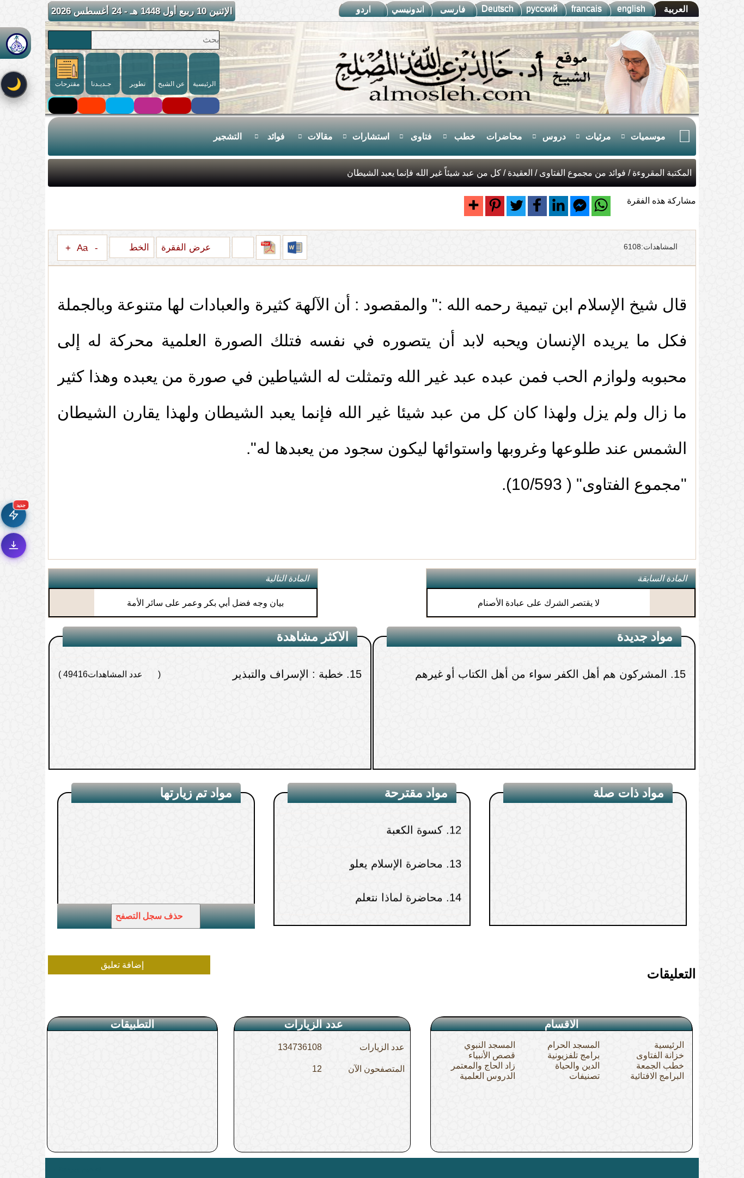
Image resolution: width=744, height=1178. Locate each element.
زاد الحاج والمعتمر (483, 1065)
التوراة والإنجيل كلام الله (609, 917)
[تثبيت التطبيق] (13, 545)
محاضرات (504, 136)
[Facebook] (537, 206)
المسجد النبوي (489, 1045)
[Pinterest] (494, 206)
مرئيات (598, 136)
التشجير (228, 136)
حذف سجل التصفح (150, 916)
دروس (554, 136)
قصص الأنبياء (491, 1055)
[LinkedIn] (558, 206)
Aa (82, 247)
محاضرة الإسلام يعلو (395, 813)
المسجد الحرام (573, 1045)
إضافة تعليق (123, 965)
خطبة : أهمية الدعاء (304, 762)
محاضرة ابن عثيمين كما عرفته (373, 881)
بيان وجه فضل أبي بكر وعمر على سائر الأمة (205, 603)
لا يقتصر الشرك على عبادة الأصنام (539, 603)
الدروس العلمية (487, 1076)
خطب (464, 136)
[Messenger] (579, 206)
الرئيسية (669, 1045)
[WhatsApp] (601, 206)
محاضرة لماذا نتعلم (398, 847)
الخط (137, 247)
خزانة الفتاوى (660, 1055)
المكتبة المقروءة (662, 172)
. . (52, 1167)
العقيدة (520, 172)
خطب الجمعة (660, 1065)
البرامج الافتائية (657, 1076)
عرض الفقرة (187, 247)
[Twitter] (516, 206)
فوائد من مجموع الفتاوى (582, 172)
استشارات (370, 136)
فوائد (276, 136)
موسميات (648, 136)
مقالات (320, 136)
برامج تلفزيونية (573, 1055)
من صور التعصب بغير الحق (611, 762)
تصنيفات (584, 1076)
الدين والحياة (577, 1065)
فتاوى (421, 136)
